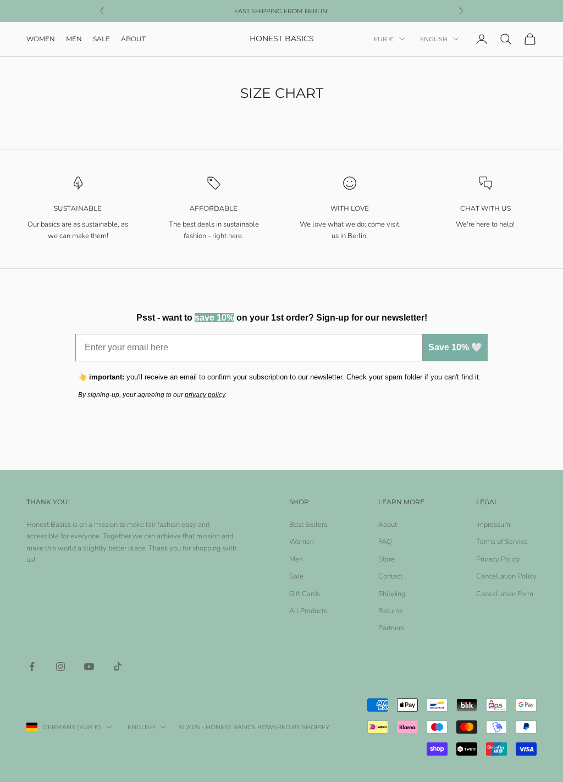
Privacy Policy (498, 559)
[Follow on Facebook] (31, 666)
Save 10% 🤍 (455, 347)
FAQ (385, 542)
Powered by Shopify (293, 727)
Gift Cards (304, 594)
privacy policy (205, 395)
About (133, 39)
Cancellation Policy (506, 576)
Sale (101, 39)
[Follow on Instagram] (60, 666)
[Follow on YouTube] (89, 666)
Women (40, 39)
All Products (308, 611)
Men (74, 39)
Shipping (392, 594)
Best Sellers (308, 525)
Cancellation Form (504, 594)
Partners (391, 628)
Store (386, 559)
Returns (390, 611)
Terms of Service (502, 542)
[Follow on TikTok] (117, 666)
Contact (390, 576)
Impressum (493, 525)
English (434, 39)
